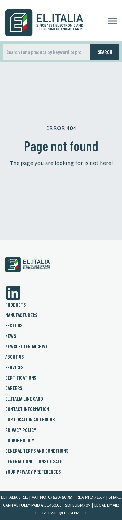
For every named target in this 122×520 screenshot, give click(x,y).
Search (105, 52)
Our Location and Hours (30, 419)
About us (14, 357)
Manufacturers (21, 315)
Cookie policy (19, 440)
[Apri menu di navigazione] (112, 20)
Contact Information (27, 409)
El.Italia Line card (24, 398)
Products (15, 304)
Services (14, 367)
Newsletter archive (26, 346)
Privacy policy (20, 430)
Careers (13, 388)
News (10, 336)
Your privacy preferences (33, 471)
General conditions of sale (33, 461)
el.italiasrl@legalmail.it (61, 513)
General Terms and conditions (36, 451)
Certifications (20, 377)
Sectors (13, 325)
